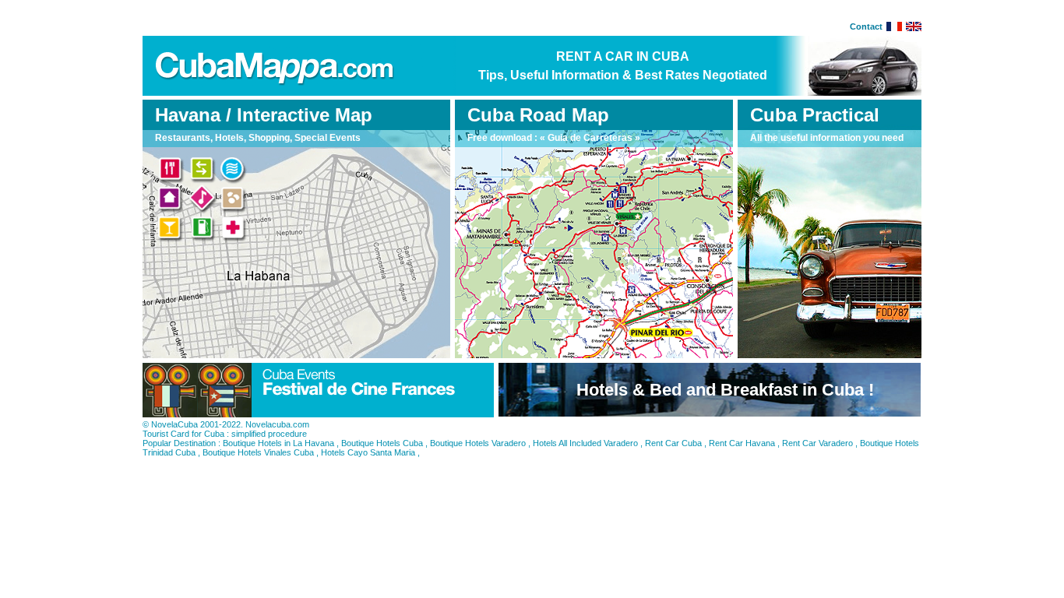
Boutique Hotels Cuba (382, 443)
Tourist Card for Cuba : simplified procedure (225, 433)
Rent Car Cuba (673, 443)
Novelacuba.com (277, 424)
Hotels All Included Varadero (585, 443)
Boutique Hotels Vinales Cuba (258, 452)
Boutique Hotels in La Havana (278, 443)
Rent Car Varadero (817, 443)
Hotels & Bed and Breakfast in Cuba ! (725, 389)
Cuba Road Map (538, 114)
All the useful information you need (827, 137)
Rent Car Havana (742, 443)
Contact (866, 26)
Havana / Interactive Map (263, 114)
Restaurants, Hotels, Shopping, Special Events (258, 137)
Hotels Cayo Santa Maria (368, 452)
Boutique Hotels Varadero (478, 443)
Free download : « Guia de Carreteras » (553, 137)
